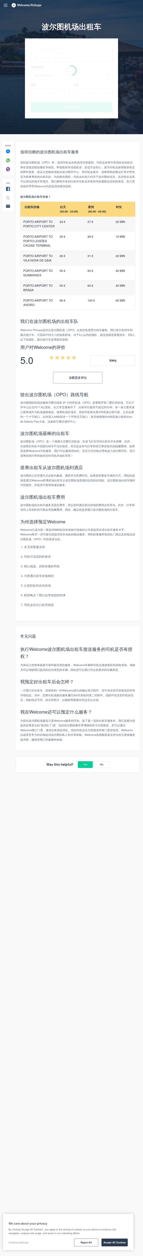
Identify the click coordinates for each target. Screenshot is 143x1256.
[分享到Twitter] (8, 198)
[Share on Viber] (8, 169)
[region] (68, 1232)
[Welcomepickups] (5, 5)
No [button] (102, 764)
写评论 (113, 360)
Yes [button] (85, 764)
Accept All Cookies (115, 1242)
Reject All (86, 1242)
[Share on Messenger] (8, 151)
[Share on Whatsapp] (8, 160)
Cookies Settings (18, 1242)
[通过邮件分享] (8, 206)
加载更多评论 (78, 377)
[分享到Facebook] (8, 189)
